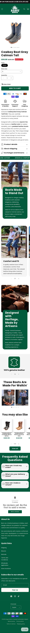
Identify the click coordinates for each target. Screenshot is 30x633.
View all (15, 448)
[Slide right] (18, 278)
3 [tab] (15, 407)
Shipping (4, 548)
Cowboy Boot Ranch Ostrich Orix (19, 435)
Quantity (4, 75)
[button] (2, 9)
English (14, 607)
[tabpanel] (8, 397)
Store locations (6, 568)
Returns (3, 551)
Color (3, 63)
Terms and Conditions (4, 559)
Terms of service (11, 624)
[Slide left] (11, 278)
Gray (4, 65)
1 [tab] (11, 407)
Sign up (15, 590)
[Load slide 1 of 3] (11, 47)
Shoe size (4, 69)
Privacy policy (20, 621)
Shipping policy (21, 624)
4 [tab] (17, 407)
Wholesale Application (4, 564)
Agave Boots (9, 619)
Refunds (3, 554)
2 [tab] (13, 407)
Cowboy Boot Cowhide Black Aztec (6, 435)
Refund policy (11, 621)
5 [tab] (18, 407)
